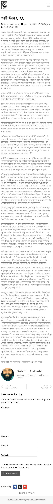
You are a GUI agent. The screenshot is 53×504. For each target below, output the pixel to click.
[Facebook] (15, 487)
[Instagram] (20, 487)
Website (5, 455)
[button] (48, 5)
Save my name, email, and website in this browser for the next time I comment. (26, 466)
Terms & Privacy (26, 492)
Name (5, 436)
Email (4, 445)
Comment (6, 407)
